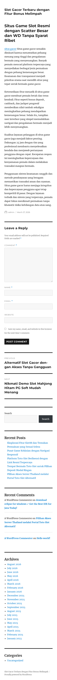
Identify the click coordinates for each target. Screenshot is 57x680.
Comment (10, 245)
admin (11, 212)
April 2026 (13, 579)
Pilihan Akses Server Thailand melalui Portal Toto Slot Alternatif (27, 522)
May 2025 (12, 622)
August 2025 (14, 611)
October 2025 (14, 603)
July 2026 (12, 568)
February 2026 (15, 587)
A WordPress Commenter (18, 538)
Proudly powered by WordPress (18, 674)
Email (8, 301)
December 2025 (15, 595)
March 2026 (13, 583)
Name (8, 287)
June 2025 (12, 619)
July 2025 (12, 615)
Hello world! (43, 538)
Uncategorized (15, 660)
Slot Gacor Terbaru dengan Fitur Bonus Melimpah (27, 12)
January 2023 (14, 638)
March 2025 (13, 630)
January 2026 (14, 591)
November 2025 (16, 599)
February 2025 (15, 634)
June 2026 (12, 572)
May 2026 (12, 576)
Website (9, 315)
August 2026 (14, 564)
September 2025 (16, 607)
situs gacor (10, 48)
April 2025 (13, 626)
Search (8, 413)
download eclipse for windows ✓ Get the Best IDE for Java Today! (27, 504)
